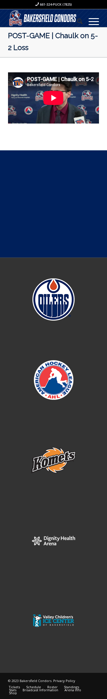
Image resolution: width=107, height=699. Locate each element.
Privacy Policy (64, 680)
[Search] (77, 21)
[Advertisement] (53, 204)
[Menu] (91, 21)
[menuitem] (77, 21)
